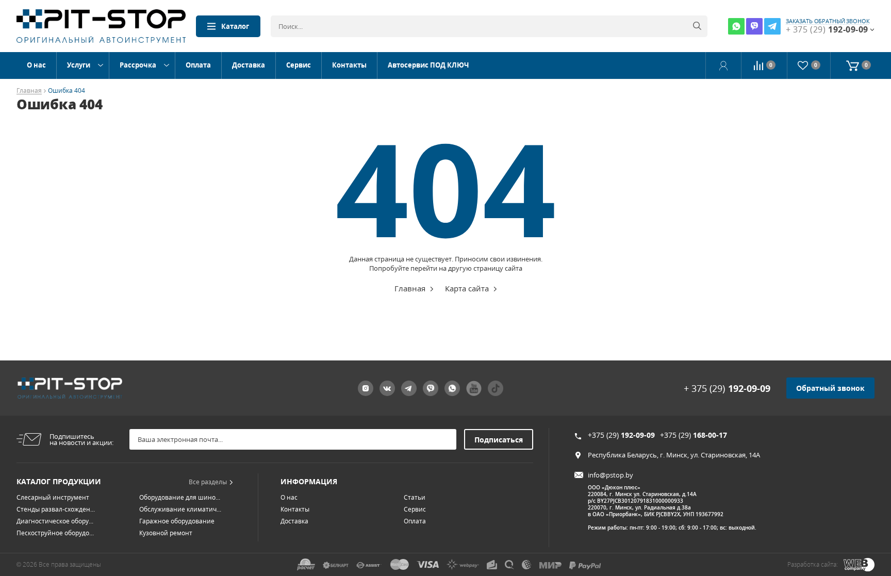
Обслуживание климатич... (180, 509)
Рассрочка (138, 65)
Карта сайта (467, 288)
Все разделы (208, 482)
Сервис (298, 65)
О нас (36, 65)
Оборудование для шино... (179, 497)
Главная (29, 91)
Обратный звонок (830, 388)
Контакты (349, 65)
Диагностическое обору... (54, 521)
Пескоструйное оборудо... (55, 533)
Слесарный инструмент (52, 497)
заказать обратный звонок (828, 21)
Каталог (235, 26)
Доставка (248, 65)
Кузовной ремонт (165, 533)
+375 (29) (621, 435)
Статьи (414, 497)
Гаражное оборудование (176, 521)
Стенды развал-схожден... (55, 509)
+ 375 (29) (727, 388)
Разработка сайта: (812, 564)
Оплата (198, 65)
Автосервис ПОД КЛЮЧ (428, 65)
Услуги (78, 65)
